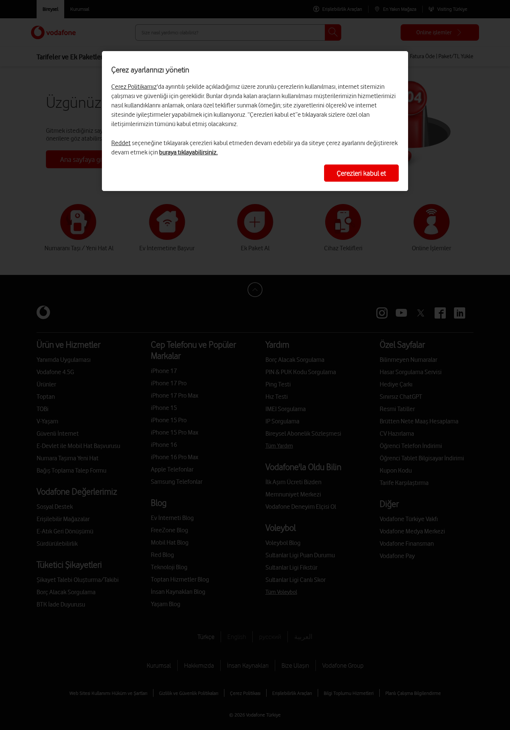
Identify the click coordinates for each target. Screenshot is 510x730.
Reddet (121, 143)
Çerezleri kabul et (361, 173)
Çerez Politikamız (134, 86)
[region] (255, 121)
